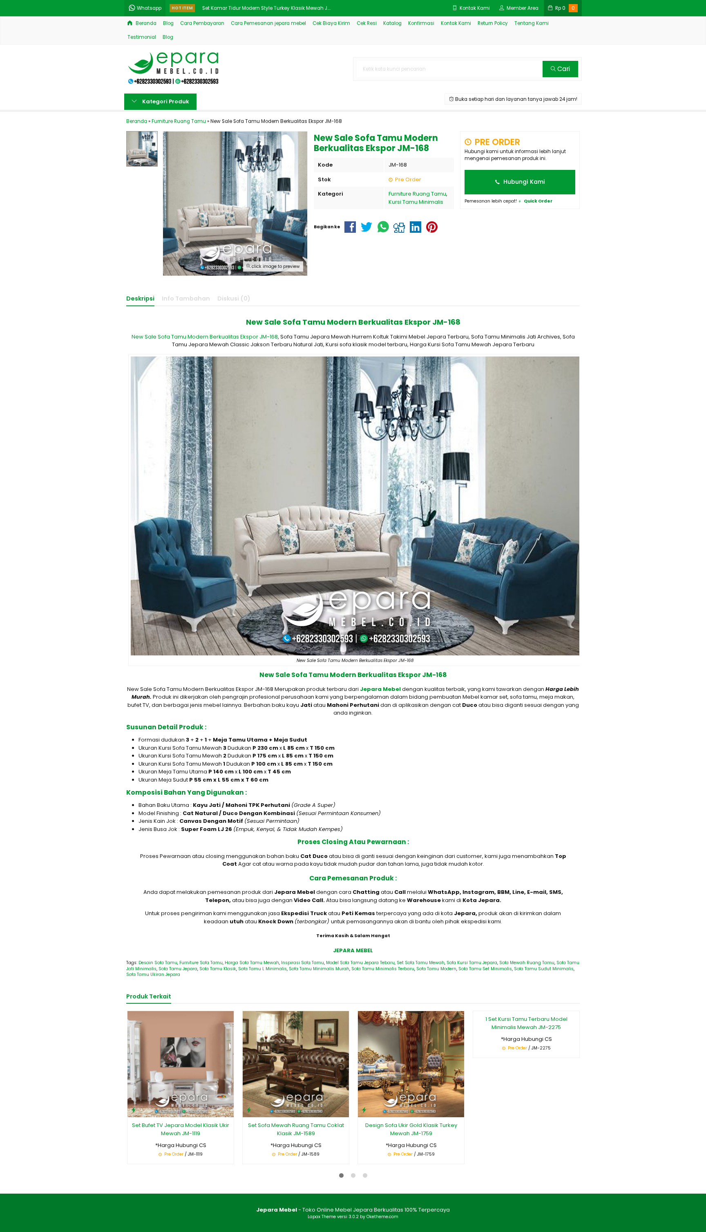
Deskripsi (140, 298)
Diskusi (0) (233, 298)
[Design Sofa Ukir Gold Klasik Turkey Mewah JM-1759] (411, 1064)
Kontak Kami (456, 23)
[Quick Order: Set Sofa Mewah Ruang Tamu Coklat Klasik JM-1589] (249, 1110)
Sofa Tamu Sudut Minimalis (544, 969)
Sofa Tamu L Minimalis (262, 969)
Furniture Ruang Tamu (417, 194)
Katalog (392, 23)
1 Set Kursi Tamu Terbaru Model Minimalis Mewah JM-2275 (526, 1129)
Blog (168, 23)
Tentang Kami (531, 23)
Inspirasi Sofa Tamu (302, 963)
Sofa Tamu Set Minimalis (485, 969)
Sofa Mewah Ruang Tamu (526, 963)
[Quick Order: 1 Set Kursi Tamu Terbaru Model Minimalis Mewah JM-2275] (479, 1110)
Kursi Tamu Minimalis (416, 202)
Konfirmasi (421, 23)
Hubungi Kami (523, 182)
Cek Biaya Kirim (331, 23)
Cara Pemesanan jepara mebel (268, 23)
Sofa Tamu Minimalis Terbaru (382, 969)
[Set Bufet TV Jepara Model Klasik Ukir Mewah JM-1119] (180, 1064)
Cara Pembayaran (202, 23)
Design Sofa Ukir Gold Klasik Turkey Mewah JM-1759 (411, 1129)
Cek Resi (367, 23)
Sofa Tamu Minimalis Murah (319, 969)
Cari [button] (563, 69)
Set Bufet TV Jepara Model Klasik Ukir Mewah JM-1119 (180, 1129)
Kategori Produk (165, 101)
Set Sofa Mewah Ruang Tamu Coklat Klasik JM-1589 (296, 1129)
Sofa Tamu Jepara (178, 969)
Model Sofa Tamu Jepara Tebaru (360, 963)
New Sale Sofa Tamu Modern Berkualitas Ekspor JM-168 (205, 337)
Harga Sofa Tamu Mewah (252, 963)
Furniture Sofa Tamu (201, 963)
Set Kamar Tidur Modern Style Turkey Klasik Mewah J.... (266, 8)
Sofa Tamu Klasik (217, 969)
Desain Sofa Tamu (158, 963)
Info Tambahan (186, 298)
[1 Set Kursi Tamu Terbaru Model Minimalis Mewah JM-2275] (526, 1064)
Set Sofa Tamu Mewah (421, 963)
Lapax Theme (322, 1217)
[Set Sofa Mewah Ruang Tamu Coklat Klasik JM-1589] (296, 1064)
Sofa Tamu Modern (436, 969)
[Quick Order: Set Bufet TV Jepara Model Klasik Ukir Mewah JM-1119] (134, 1110)
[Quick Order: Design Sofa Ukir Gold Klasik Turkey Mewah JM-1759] (364, 1110)
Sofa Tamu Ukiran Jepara (153, 974)
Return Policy (493, 23)
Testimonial (141, 37)
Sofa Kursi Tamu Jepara (472, 963)
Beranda (145, 23)
